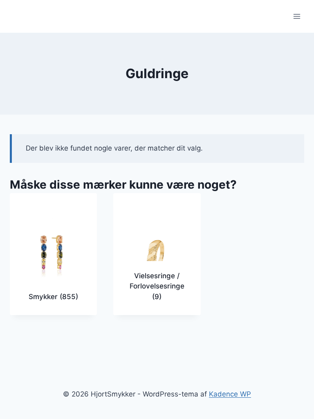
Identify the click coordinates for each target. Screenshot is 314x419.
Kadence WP (230, 394)
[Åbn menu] (296, 16)
